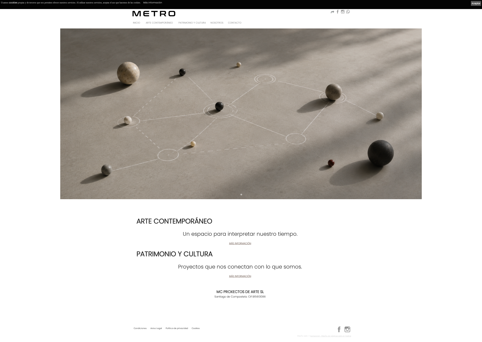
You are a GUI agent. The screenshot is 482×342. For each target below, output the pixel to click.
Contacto (234, 22)
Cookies (196, 328)
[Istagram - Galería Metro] (342, 13)
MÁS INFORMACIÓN (240, 243)
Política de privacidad (177, 328)
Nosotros (216, 22)
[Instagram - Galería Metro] (347, 331)
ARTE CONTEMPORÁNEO (159, 22)
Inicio (136, 22)
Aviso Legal (156, 328)
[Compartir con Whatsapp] (347, 13)
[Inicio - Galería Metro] (153, 13)
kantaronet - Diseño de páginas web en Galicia (330, 336)
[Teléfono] (347, 23)
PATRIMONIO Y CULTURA (192, 22)
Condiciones (140, 328)
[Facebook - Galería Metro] (337, 13)
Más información (152, 2)
